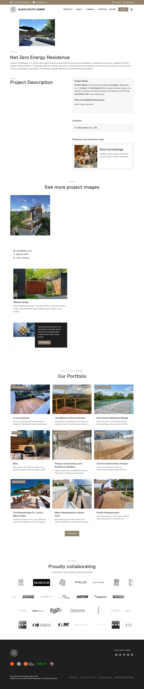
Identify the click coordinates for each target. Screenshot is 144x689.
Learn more (44, 342)
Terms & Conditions (105, 677)
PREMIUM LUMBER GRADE (124, 677)
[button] (68, 9)
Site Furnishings (17, 433)
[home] (27, 9)
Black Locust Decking (19, 387)
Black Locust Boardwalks (103, 387)
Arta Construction (97, 94)
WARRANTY (73, 677)
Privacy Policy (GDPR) (88, 677)
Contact (123, 9)
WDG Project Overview (83, 104)
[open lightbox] (30, 215)
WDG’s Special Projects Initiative (114, 88)
